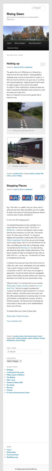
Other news (11, 380)
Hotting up (13, 63)
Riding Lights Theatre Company (18, 286)
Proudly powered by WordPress (26, 469)
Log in (9, 449)
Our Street (10, 385)
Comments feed (12, 455)
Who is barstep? (20, 43)
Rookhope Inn (26, 248)
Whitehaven (11, 230)
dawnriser (29, 67)
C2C (13, 338)
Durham (24, 338)
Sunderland (11, 340)
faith (25, 336)
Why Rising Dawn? (35, 43)
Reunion (10, 387)
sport (35, 336)
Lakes (9, 176)
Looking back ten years (15, 372)
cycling (15, 173)
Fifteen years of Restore (15, 375)
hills (42, 173)
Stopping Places (17, 185)
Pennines (36, 338)
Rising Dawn (15, 14)
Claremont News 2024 (15, 382)
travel (21, 173)
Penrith (42, 338)
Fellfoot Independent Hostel (16, 240)
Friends (9, 390)
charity (31, 173)
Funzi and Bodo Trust (14, 321)
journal (30, 336)
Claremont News (12, 48)
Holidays (10, 370)
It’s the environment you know (18, 392)
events (21, 336)
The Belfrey (11, 377)
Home (9, 43)
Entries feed (11, 452)
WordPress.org (12, 457)
